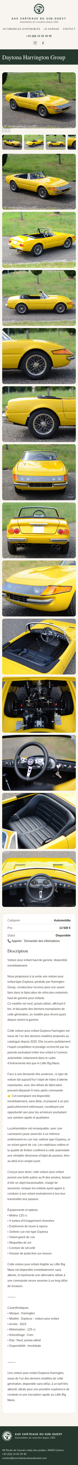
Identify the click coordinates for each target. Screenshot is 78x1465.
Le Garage (51, 29)
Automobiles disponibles (21, 29)
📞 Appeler (14, 941)
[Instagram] (35, 43)
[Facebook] (43, 43)
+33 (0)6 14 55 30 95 (39, 36)
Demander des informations (42, 941)
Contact (69, 29)
